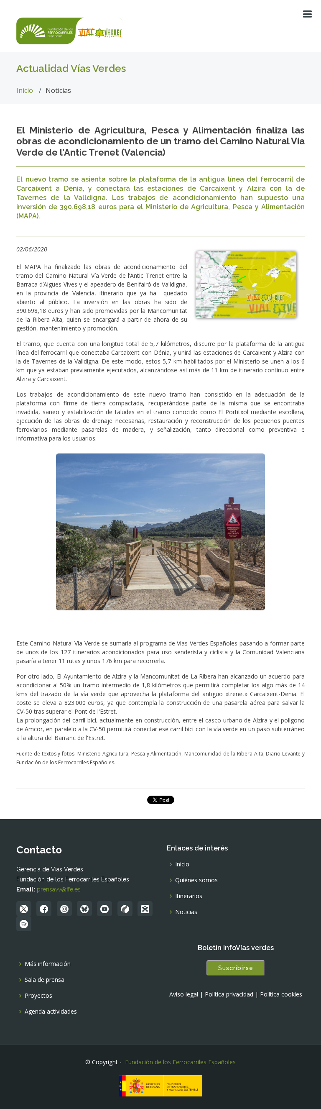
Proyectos (38, 996)
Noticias (186, 912)
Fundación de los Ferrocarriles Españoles (180, 1062)
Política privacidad (229, 994)
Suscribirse (235, 968)
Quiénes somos (196, 880)
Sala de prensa (44, 980)
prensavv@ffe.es (59, 889)
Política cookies (281, 994)
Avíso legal (183, 994)
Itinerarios (188, 896)
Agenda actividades (51, 1011)
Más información (48, 964)
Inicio (24, 90)
